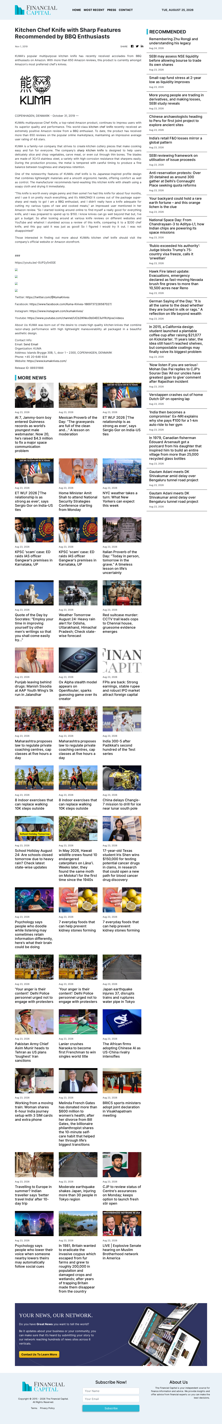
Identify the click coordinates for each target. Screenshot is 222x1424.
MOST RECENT (94, 10)
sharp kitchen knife (90, 150)
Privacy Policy (47, 1408)
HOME (76, 10)
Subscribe (111, 1408)
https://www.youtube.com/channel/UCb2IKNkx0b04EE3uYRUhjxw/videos (75, 318)
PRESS (111, 10)
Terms (34, 1408)
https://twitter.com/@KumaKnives (47, 297)
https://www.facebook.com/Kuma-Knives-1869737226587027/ (70, 304)
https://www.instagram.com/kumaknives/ (56, 311)
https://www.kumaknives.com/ (47, 361)
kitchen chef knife (101, 126)
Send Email (31, 344)
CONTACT (126, 10)
